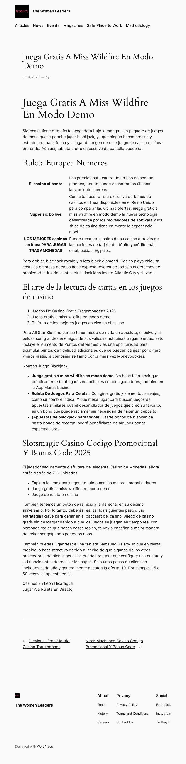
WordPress (45, 746)
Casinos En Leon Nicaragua (48, 583)
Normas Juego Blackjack (45, 366)
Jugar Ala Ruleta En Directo (47, 589)
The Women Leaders (51, 11)
